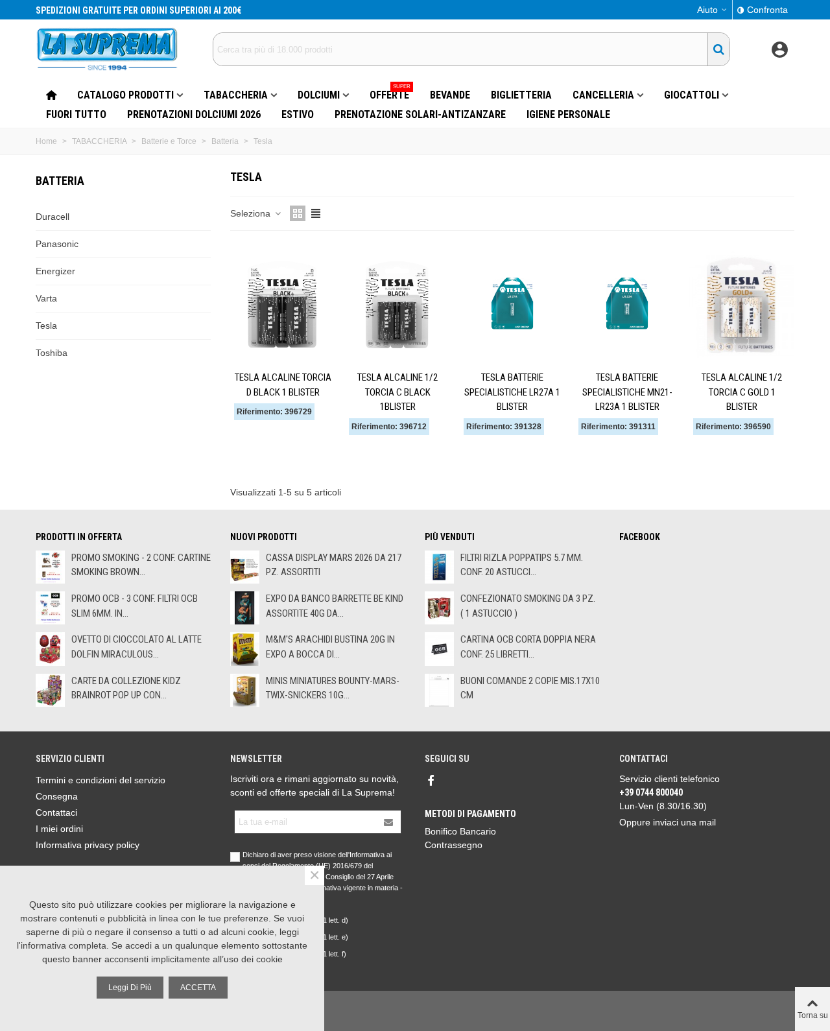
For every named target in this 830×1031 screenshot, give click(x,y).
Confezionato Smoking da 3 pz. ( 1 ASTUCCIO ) (527, 606)
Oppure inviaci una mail (667, 822)
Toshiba (51, 353)
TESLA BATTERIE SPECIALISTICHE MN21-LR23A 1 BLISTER (627, 392)
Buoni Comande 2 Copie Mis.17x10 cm (530, 688)
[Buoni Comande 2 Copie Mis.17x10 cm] (439, 690)
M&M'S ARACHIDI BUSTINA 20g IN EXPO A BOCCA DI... (330, 647)
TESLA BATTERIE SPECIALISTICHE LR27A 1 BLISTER (512, 392)
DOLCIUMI (319, 95)
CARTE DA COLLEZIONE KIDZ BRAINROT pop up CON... (126, 688)
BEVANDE (450, 95)
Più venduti (450, 537)
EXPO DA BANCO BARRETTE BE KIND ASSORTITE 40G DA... (334, 606)
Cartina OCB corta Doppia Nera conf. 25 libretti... (528, 647)
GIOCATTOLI (691, 95)
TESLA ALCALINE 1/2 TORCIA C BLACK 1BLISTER (397, 392)
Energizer (55, 271)
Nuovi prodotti (263, 537)
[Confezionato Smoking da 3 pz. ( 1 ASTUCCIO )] (439, 607)
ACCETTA (198, 987)
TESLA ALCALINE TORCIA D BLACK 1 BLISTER (283, 385)
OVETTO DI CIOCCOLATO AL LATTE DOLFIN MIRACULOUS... (136, 647)
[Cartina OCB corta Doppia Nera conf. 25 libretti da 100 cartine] (439, 648)
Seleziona (251, 213)
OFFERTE (390, 93)
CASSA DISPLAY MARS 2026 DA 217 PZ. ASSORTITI (333, 565)
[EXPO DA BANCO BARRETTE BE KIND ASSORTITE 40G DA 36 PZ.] (244, 607)
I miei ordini (59, 829)
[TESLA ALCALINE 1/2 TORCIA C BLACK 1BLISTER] (397, 304)
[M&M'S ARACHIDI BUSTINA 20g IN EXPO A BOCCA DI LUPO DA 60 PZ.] (244, 648)
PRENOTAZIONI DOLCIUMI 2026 (194, 114)
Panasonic (57, 244)
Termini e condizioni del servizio (100, 780)
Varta (46, 298)
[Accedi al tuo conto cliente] (779, 49)
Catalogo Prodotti (125, 95)
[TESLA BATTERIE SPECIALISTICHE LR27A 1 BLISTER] (512, 304)
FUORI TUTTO (76, 114)
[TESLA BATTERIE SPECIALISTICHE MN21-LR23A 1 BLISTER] (627, 304)
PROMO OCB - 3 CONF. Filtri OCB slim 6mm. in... (134, 606)
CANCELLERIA (603, 95)
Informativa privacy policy (87, 845)
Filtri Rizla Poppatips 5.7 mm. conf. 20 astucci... (521, 565)
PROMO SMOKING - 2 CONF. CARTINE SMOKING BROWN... (141, 565)
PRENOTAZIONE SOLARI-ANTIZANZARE (420, 114)
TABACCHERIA (236, 95)
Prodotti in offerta (79, 537)
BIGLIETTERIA (521, 95)
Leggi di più (130, 987)
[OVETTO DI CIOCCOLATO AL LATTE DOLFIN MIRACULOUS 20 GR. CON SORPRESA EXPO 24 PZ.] (50, 648)
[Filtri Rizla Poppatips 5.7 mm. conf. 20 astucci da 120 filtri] (439, 567)
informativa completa (63, 945)
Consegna (57, 796)
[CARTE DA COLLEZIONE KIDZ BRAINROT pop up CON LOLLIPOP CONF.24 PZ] (50, 690)
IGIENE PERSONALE (568, 114)
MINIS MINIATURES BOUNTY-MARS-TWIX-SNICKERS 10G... (332, 688)
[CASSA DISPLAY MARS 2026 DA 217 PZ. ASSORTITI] (244, 567)
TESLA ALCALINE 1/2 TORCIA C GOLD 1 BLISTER (742, 392)
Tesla (46, 325)
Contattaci (56, 812)
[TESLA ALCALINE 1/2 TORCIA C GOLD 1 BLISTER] (741, 304)
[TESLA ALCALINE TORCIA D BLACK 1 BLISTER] (282, 304)
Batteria (60, 180)
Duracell (52, 216)
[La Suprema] (107, 49)
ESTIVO (297, 114)
